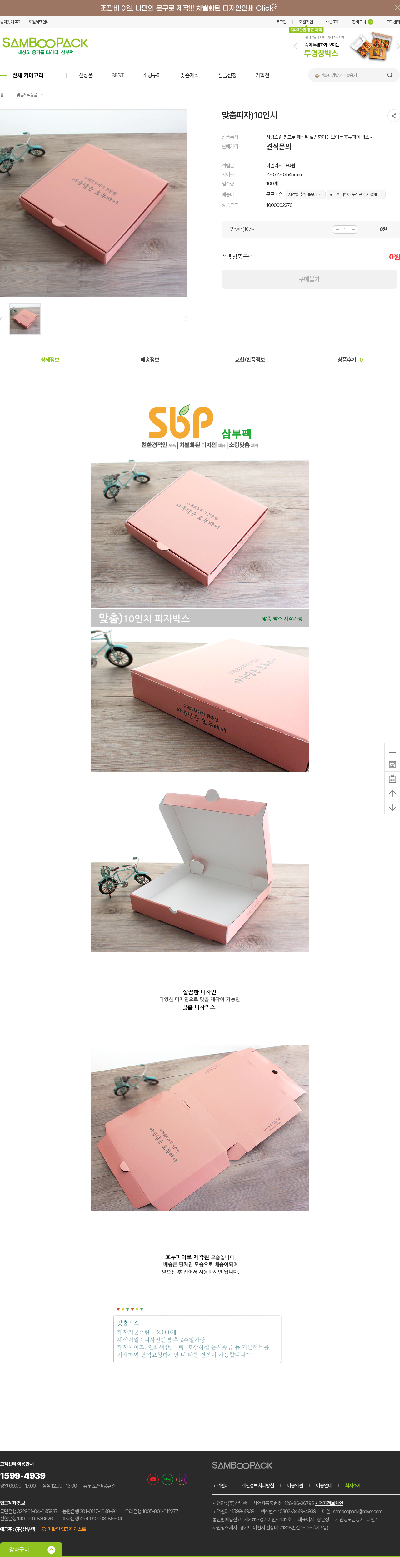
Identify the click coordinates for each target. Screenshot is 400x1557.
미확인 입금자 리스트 (67, 1529)
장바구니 (362, 21)
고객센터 (393, 21)
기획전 (262, 75)
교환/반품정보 (250, 359)
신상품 (86, 75)
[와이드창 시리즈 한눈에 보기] (347, 63)
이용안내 (324, 1486)
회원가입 (306, 21)
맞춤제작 (189, 75)
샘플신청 (227, 75)
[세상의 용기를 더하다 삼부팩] (45, 53)
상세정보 (50, 359)
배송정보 (150, 359)
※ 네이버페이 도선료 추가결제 (353, 194)
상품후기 (350, 359)
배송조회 (332, 21)
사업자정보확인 (329, 1503)
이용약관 (295, 1486)
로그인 (281, 21)
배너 (200, 8)
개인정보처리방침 (258, 1486)
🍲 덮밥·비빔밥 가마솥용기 (335, 75)
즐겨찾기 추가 (11, 21)
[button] (295, 46)
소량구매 (152, 75)
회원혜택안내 (39, 21)
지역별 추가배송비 (302, 194)
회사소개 (353, 1486)
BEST (118, 75)
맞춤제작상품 (27, 95)
